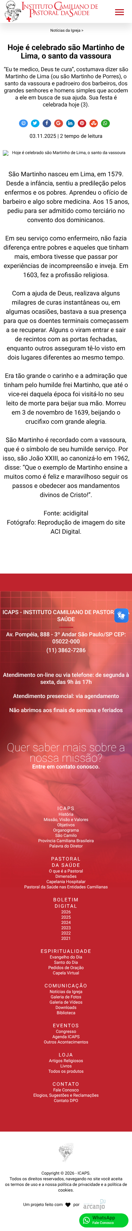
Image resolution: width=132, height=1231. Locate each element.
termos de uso (24, 1184)
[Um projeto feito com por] (66, 1198)
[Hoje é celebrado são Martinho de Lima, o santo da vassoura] (66, 153)
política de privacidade (79, 1184)
